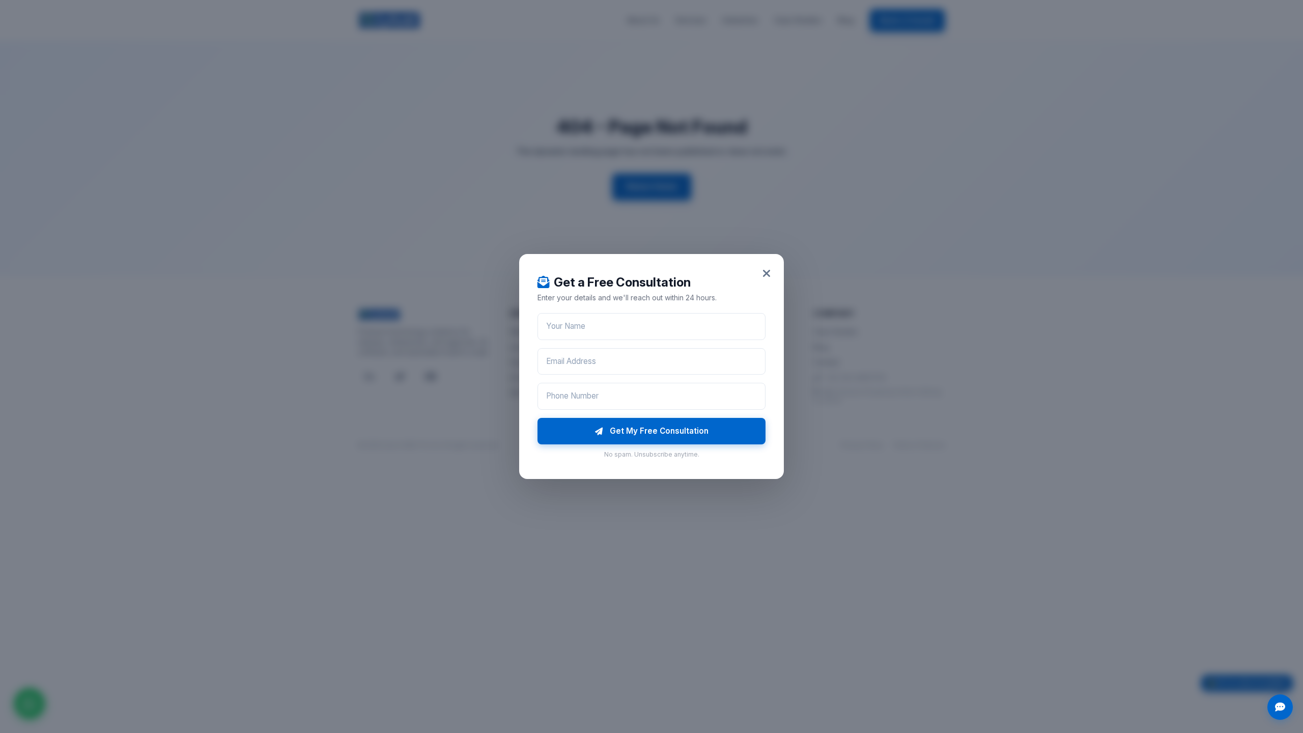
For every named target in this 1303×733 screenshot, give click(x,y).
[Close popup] (766, 273)
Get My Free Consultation (659, 431)
